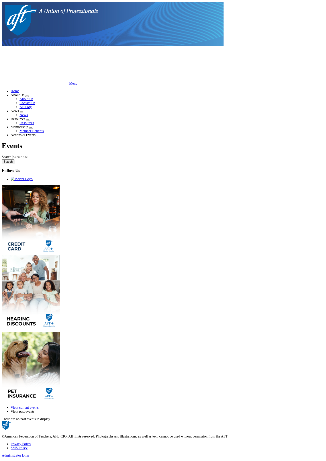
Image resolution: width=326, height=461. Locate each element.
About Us (26, 99)
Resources (27, 123)
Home (15, 91)
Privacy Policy (21, 444)
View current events (25, 407)
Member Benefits (32, 131)
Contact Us (27, 103)
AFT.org (26, 107)
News (24, 115)
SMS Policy (19, 448)
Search (6, 157)
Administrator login (15, 455)
